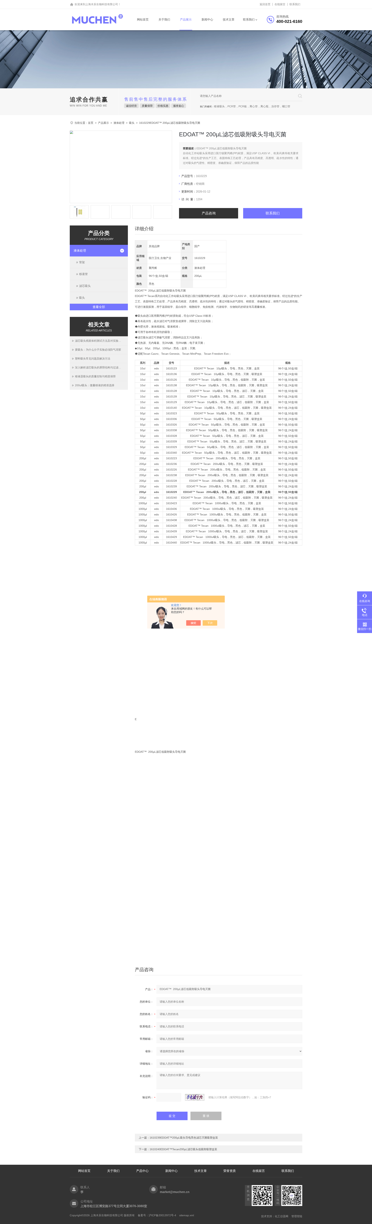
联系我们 (294, 4)
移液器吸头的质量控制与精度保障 (95, 376)
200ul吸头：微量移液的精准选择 (94, 385)
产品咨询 (209, 213)
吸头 (131, 122)
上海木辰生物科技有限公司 (101, 4)
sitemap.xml (186, 1215)
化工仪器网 (281, 1216)
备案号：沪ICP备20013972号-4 (157, 1215)
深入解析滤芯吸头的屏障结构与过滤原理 (99, 367)
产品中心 (142, 1170)
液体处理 (119, 122)
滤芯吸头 (85, 285)
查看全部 (99, 307)
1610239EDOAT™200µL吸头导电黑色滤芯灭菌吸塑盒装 (184, 1137)
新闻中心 (207, 19)
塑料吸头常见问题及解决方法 (92, 358)
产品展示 (186, 19)
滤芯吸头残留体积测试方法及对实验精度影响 (101, 340)
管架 (82, 262)
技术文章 (228, 19)
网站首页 (143, 19)
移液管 (83, 274)
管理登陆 (296, 1216)
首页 (90, 122)
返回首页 (265, 4)
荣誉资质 (229, 1170)
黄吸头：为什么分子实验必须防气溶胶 (98, 349)
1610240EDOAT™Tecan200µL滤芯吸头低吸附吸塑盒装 (183, 1149)
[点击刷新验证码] (194, 1097)
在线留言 (280, 4)
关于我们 (164, 19)
